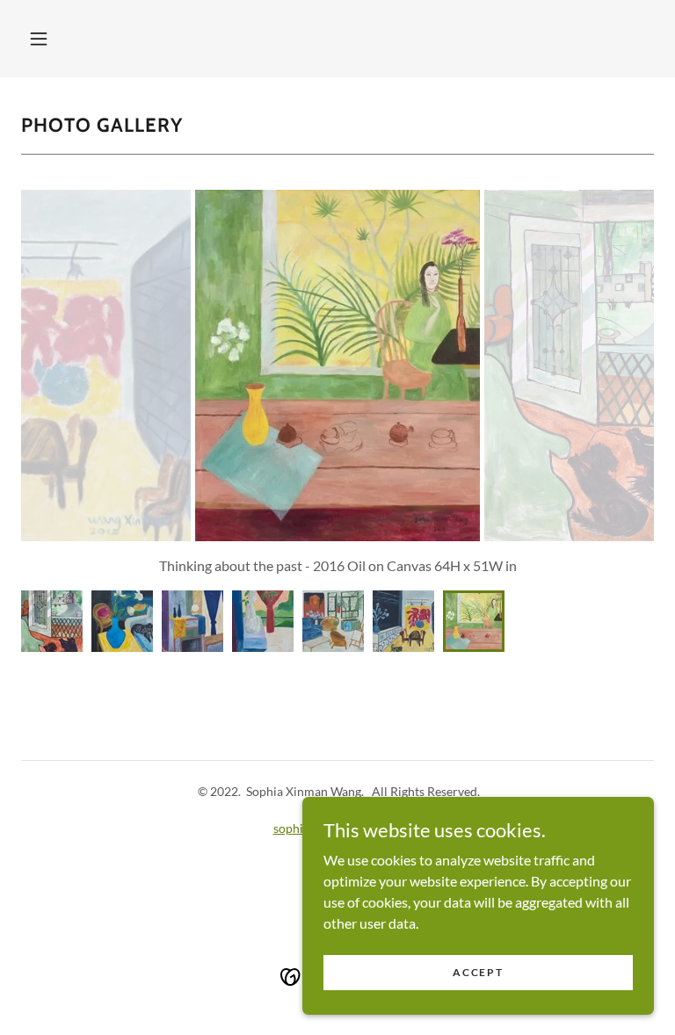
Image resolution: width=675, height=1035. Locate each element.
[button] (38, 38)
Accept (478, 972)
